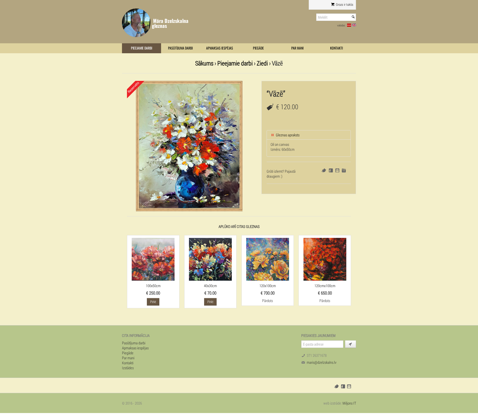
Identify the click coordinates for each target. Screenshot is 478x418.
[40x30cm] (210, 258)
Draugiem (337, 170)
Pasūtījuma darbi (180, 48)
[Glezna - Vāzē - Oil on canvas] (189, 145)
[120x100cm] (267, 258)
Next (256, 145)
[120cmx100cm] (324, 258)
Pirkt (153, 301)
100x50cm (153, 285)
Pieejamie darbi (141, 48)
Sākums (204, 63)
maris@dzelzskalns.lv (321, 362)
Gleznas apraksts (287, 134)
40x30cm (210, 285)
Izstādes (128, 367)
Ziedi (262, 63)
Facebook (331, 170)
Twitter (323, 170)
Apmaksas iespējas (219, 48)
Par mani (297, 48)
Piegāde (258, 48)
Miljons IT (349, 403)
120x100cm (267, 285)
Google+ (344, 170)
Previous (121, 145)
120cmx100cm (324, 285)
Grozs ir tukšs (344, 4)
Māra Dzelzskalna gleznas (170, 23)
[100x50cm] (153, 258)
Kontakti (336, 48)
